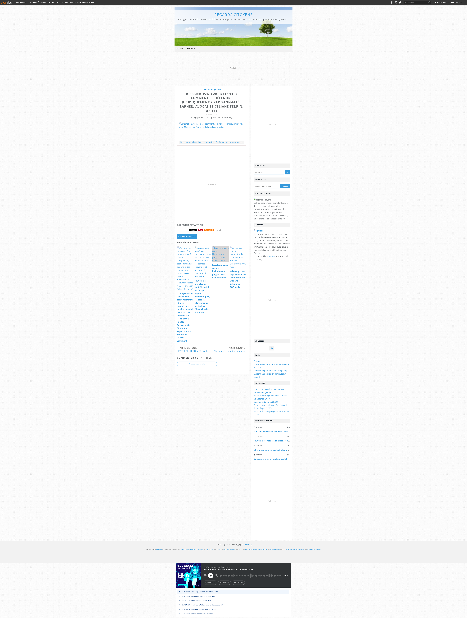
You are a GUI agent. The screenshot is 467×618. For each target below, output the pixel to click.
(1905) (266, 402)
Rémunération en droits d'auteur (256, 549)
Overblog (248, 544)
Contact (191, 48)
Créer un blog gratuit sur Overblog (191, 549)
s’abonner (211, 582)
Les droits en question (212, 90)
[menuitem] (180, 49)
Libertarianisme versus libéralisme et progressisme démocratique (285, 450)
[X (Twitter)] (395, 2)
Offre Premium (274, 549)
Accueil (179, 48)
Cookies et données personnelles (293, 549)
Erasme (257, 361)
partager (226, 582)
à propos (240, 582)
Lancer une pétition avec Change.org (270, 370)
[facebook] (391, 2)
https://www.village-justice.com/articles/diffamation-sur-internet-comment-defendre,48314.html (211, 142)
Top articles (210, 549)
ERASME (271, 256)
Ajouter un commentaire (197, 364)
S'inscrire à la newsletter (187, 236)
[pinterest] (399, 2)
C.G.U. (240, 549)
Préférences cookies (314, 549)
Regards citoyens (233, 14)
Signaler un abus (230, 549)
